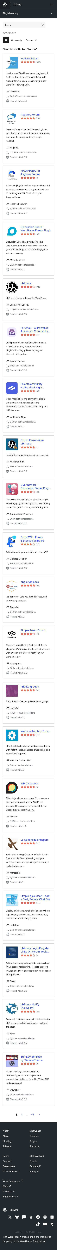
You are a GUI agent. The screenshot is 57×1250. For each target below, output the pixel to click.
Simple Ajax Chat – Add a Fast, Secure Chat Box (35, 897)
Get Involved (37, 1156)
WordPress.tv (11, 1171)
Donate (35, 1166)
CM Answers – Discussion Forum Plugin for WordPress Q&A (36, 486)
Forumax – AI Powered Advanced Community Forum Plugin (35, 329)
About (6, 1130)
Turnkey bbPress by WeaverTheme (32, 1058)
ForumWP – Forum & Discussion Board (33, 539)
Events (33, 1161)
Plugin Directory (10, 13)
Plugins (33, 1141)
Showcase (35, 1130)
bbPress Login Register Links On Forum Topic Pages (35, 950)
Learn (6, 1156)
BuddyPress (11, 1196)
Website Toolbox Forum (35, 731)
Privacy (7, 1146)
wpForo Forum (29, 58)
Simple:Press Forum (33, 630)
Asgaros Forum (30, 114)
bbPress (26, 283)
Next (39, 1114)
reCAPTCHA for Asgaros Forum (30, 172)
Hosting (7, 1141)
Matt (7, 1186)
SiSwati (14, 1209)
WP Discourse (29, 783)
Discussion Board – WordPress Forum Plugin (36, 228)
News (6, 1136)
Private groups (30, 686)
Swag (34, 1171)
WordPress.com (13, 1181)
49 (32, 1114)
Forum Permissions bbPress (32, 442)
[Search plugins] (42, 25)
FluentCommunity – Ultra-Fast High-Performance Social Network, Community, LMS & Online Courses (34, 385)
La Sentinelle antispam (35, 839)
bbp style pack (30, 581)
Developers (9, 1166)
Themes (34, 1136)
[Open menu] (52, 4)
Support (7, 1161)
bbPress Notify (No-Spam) (30, 1006)
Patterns (34, 1146)
